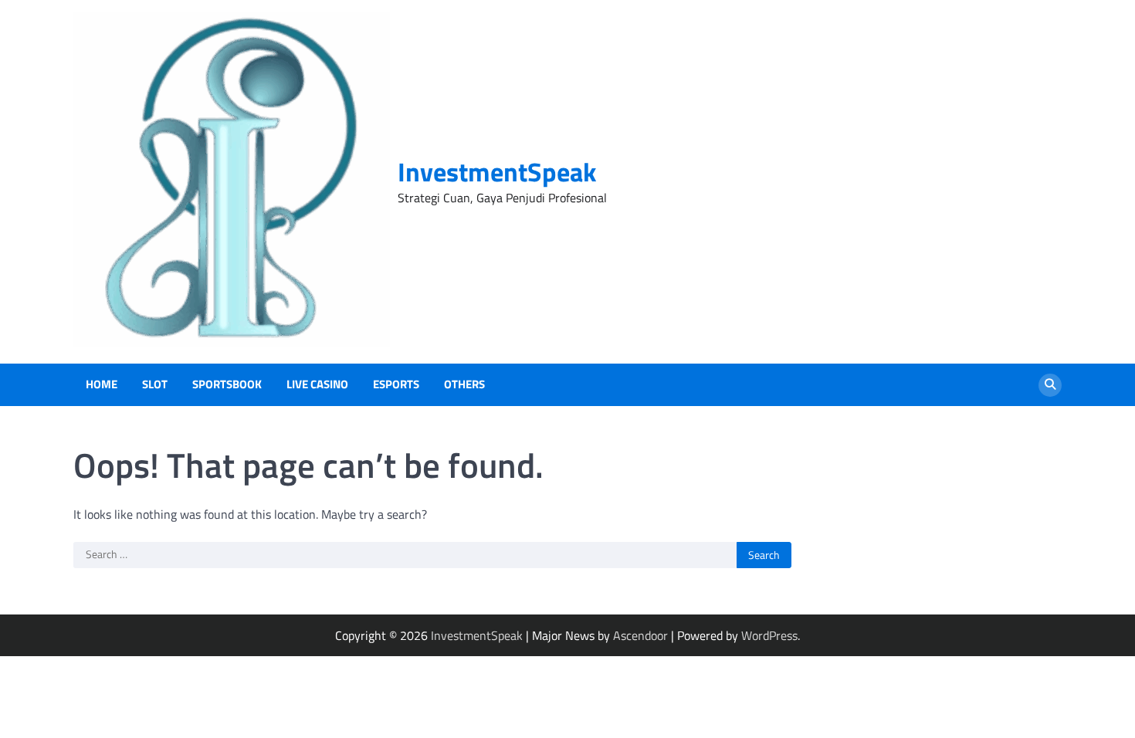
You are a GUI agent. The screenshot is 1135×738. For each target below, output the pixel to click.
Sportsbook (227, 384)
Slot (155, 384)
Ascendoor (640, 635)
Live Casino (317, 384)
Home (101, 384)
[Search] (1050, 385)
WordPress (769, 635)
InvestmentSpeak (497, 171)
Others (464, 384)
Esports (396, 384)
